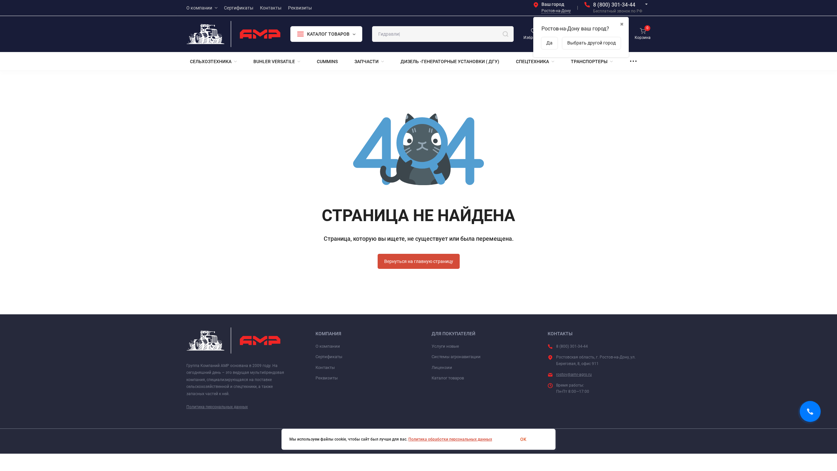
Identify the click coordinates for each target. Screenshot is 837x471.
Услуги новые (445, 346)
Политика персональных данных (217, 407)
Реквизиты (327, 377)
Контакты (325, 367)
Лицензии (442, 367)
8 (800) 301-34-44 (614, 5)
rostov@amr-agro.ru (574, 374)
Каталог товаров (448, 377)
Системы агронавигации (456, 356)
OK (523, 439)
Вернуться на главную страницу (418, 261)
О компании (328, 346)
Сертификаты (329, 356)
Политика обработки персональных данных (450, 439)
